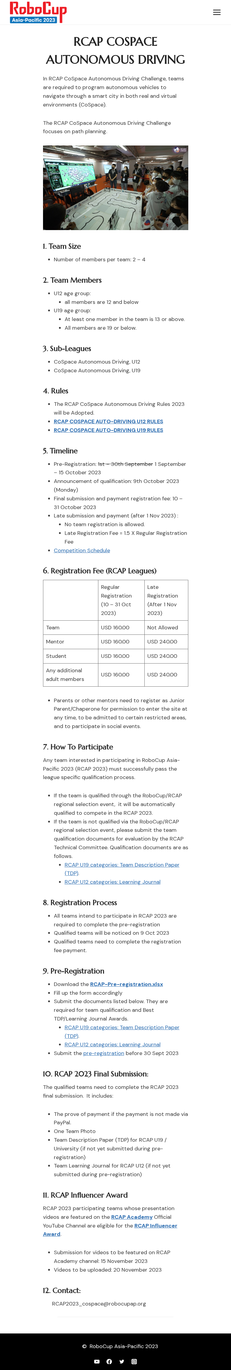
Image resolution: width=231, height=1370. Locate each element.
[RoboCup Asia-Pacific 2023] (38, 12)
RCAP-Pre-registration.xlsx (126, 984)
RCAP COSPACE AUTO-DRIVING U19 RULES (108, 430)
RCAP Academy (132, 1217)
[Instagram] (134, 1361)
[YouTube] (96, 1361)
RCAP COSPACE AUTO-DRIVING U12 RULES (108, 421)
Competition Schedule (82, 550)
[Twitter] (121, 1361)
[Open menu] (217, 12)
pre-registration (103, 1053)
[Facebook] (109, 1361)
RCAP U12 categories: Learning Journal (113, 882)
